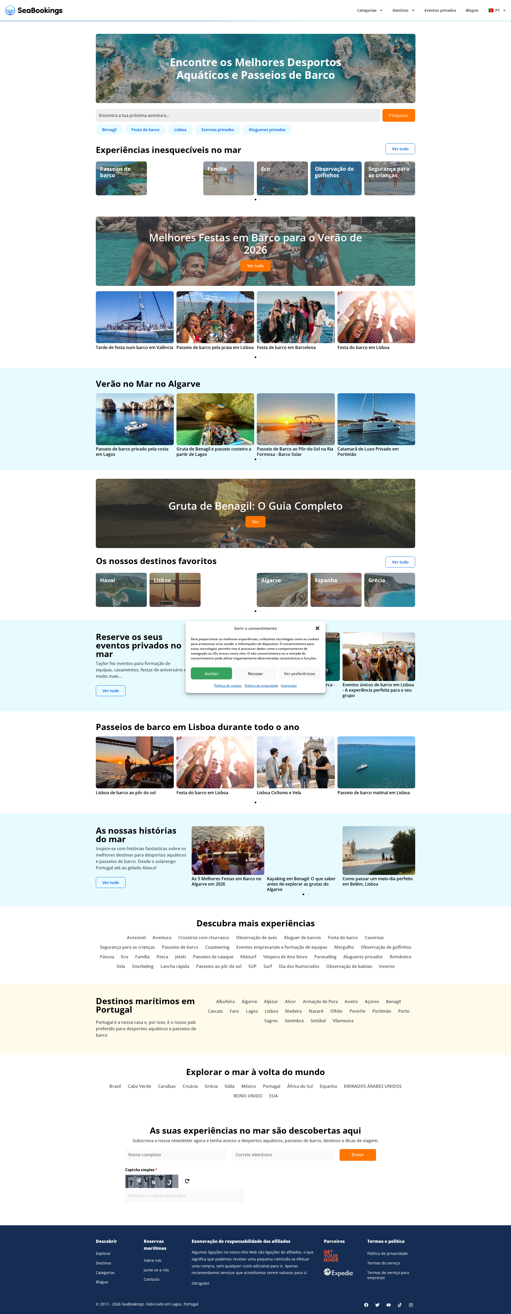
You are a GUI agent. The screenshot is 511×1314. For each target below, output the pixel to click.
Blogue (472, 10)
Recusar (255, 673)
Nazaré (316, 1011)
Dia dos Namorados (299, 966)
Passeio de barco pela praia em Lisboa (215, 347)
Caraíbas (167, 1086)
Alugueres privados (363, 957)
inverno (387, 966)
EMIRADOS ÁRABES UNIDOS (373, 1086)
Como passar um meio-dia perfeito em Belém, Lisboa (378, 881)
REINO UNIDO (247, 1096)
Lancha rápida (174, 966)
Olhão (336, 1011)
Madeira (293, 1011)
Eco (265, 168)
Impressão (289, 685)
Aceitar (211, 673)
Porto (404, 1011)
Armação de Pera (320, 1001)
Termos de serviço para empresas (388, 1275)
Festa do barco (343, 937)
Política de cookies (228, 685)
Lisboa (162, 580)
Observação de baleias (349, 966)
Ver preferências (299, 673)
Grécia (376, 580)
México (248, 1086)
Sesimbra (294, 1021)
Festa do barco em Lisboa (363, 347)
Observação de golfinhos (334, 172)
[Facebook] (366, 1305)
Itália (229, 1086)
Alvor (290, 1001)
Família (217, 168)
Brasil (115, 1086)
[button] (317, 628)
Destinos (401, 10)
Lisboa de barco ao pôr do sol (126, 793)
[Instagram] (411, 1305)
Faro (234, 1011)
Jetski (161, 168)
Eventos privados (440, 10)
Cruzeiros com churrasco (203, 937)
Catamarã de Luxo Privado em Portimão (368, 451)
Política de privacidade (261, 685)
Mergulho (344, 947)
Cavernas (374, 937)
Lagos (214, 580)
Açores (372, 1001)
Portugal (271, 1086)
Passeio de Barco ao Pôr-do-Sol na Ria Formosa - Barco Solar (295, 451)
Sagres (271, 1021)
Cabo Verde (139, 1086)
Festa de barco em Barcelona (286, 347)
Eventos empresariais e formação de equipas (281, 947)
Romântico (400, 957)
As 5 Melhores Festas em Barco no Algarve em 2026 (226, 881)
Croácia (190, 1086)
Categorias (367, 10)
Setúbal (318, 1021)
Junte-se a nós (156, 1269)
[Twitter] (377, 1305)
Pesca (162, 957)
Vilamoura (343, 1021)
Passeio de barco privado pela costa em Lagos (132, 451)
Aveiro (351, 1001)
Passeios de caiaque (213, 957)
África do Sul (300, 1086)
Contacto (151, 1279)
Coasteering (217, 947)
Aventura (162, 937)
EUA (273, 1096)
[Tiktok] (399, 1305)
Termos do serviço (383, 1263)
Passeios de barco (115, 172)
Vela (121, 966)
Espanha (326, 580)
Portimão (381, 1011)
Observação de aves (256, 937)
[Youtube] (388, 1305)
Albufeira (225, 1001)
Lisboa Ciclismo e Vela (279, 793)
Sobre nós (153, 1260)
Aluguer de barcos (302, 937)
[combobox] (238, 115)
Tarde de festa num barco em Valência (134, 347)
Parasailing (325, 957)
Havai (107, 580)
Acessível (136, 937)
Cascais (215, 1011)
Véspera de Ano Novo (285, 957)
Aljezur (271, 1001)
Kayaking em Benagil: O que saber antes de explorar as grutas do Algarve (301, 884)
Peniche (357, 1011)
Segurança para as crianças (388, 172)
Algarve (271, 580)
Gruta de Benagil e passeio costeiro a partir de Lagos (213, 451)
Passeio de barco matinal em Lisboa (373, 793)
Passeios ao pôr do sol (218, 966)
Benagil (393, 1001)
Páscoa (107, 957)
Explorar (103, 1253)
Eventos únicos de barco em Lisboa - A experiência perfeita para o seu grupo (378, 690)
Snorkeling (143, 966)
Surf (267, 966)
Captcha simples (141, 1170)
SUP (252, 966)
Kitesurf (248, 957)
